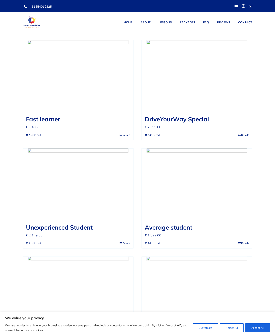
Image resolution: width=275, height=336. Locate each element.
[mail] (250, 6)
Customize (205, 328)
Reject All (231, 328)
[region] (137, 324)
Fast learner (43, 119)
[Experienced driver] (78, 292)
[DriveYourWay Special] (197, 75)
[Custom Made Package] (197, 292)
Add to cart (35, 134)
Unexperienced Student (59, 227)
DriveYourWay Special (177, 119)
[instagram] (243, 6)
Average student (168, 227)
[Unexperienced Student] (78, 183)
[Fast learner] (78, 75)
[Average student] (197, 183)
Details (126, 134)
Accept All (257, 328)
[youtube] (236, 6)
